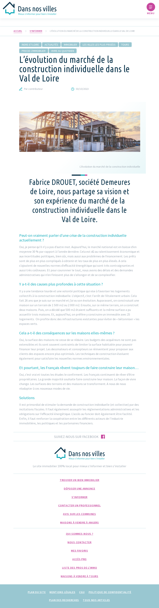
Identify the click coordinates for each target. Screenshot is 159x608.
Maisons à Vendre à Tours (79, 576)
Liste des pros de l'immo (79, 567)
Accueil (18, 31)
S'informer (36, 31)
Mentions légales (62, 592)
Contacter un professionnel (79, 505)
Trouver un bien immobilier (79, 480)
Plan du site (37, 592)
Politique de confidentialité (110, 592)
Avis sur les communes (79, 514)
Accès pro (79, 559)
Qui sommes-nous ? (79, 533)
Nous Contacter (79, 542)
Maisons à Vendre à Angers (79, 522)
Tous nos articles (96, 600)
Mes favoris (79, 550)
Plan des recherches (64, 600)
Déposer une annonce (79, 488)
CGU (82, 592)
